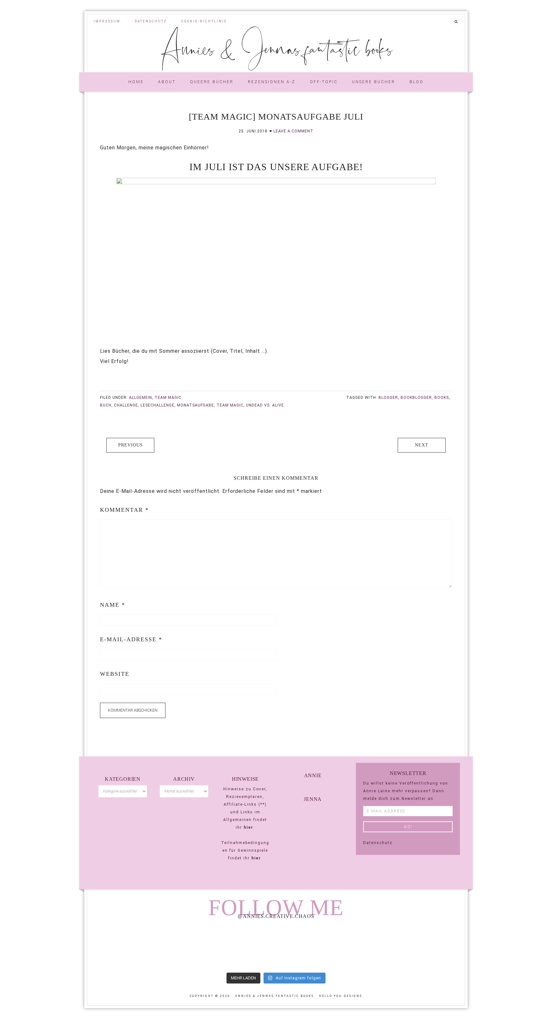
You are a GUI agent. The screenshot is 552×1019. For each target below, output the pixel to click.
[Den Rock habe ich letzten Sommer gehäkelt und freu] (123, 946)
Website (114, 674)
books (441, 397)
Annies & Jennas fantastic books (276, 48)
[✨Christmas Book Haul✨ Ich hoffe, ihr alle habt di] (428, 946)
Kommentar (124, 510)
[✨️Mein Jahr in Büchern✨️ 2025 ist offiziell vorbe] (199, 946)
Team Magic (168, 397)
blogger (388, 397)
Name (112, 605)
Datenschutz (378, 843)
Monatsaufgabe (195, 405)
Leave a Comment (293, 131)
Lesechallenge (157, 405)
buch (105, 405)
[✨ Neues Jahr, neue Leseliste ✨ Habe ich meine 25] (352, 946)
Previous (130, 445)
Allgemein (140, 397)
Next (421, 445)
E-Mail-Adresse (131, 639)
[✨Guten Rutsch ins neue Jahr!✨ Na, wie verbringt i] (276, 946)
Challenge (126, 405)
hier (248, 827)
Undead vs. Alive (265, 405)
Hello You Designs (340, 996)
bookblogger (416, 397)
